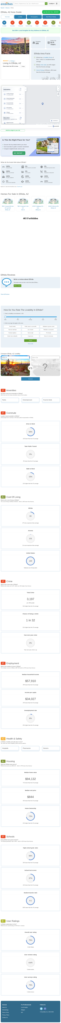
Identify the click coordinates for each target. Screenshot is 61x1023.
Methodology (5, 1009)
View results (30, 343)
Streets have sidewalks (12, 336)
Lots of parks (30, 329)
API (22, 1012)
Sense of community (48, 336)
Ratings (12, 61)
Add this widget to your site (13, 130)
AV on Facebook (45, 1008)
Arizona (7, 7)
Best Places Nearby (51, 16)
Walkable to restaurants (49, 329)
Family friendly (12, 326)
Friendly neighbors (12, 332)
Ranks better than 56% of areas (10, 66)
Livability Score (48, 57)
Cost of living (40, 70)
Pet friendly (48, 332)
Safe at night (30, 332)
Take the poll (19, 186)
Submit (30, 340)
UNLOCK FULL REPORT (52, 12)
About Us (4, 1007)
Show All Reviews (5, 294)
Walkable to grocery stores (48, 326)
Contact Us (5, 1017)
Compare (30, 378)
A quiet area (30, 336)
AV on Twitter (41, 1008)
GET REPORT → (19, 153)
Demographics (34, 16)
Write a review (17, 285)
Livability (51, 3)
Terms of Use (5, 1012)
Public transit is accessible (30, 326)
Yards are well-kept (12, 329)
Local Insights (24, 1007)
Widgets (23, 1009)
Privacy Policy (5, 1015)
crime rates (43, 65)
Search (2, 7)
